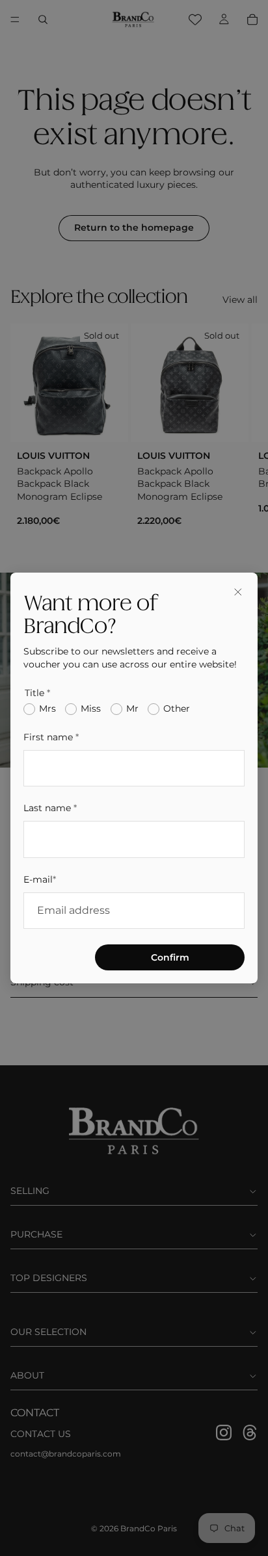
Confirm (170, 957)
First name (51, 737)
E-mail (39, 879)
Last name (50, 808)
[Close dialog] (238, 592)
